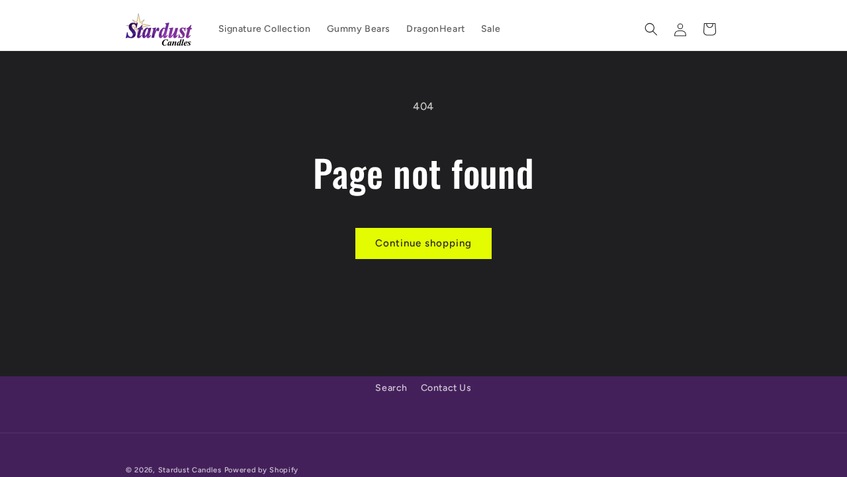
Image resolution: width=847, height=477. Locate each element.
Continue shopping (423, 243)
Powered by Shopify (261, 470)
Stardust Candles (190, 470)
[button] (651, 29)
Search (391, 388)
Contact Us (446, 388)
